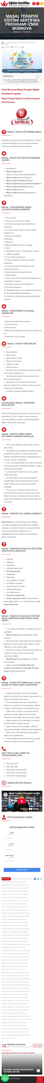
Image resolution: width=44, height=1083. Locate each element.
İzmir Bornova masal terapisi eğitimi (18, 916)
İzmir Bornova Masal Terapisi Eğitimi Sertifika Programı (21, 80)
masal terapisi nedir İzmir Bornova (17, 994)
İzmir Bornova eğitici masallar (10, 891)
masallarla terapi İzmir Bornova (16, 1025)
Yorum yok (17, 47)
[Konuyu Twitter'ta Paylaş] (38, 879)
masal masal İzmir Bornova (22, 979)
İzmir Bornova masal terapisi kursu (12, 919)
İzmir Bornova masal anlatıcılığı (19, 894)
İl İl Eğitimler (26, 32)
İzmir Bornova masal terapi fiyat (15, 910)
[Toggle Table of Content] (36, 77)
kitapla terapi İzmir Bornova (15, 966)
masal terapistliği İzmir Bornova (11, 1019)
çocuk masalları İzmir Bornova (21, 879)
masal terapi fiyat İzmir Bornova (11, 982)
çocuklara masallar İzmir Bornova (12, 882)
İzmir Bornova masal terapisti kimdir (12, 941)
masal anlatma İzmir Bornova (15, 975)
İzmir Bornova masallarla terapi (11, 954)
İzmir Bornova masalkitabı (22, 950)
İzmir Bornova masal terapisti (19, 938)
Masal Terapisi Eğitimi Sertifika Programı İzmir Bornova (23, 82)
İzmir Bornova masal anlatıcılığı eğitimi (13, 897)
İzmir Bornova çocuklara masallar (18, 888)
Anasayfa (17, 32)
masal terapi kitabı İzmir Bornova (20, 985)
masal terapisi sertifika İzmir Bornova (13, 997)
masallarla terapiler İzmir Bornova (12, 1029)
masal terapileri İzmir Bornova (11, 988)
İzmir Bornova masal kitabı (15, 904)
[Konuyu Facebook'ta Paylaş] (35, 879)
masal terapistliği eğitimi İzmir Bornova (18, 1016)
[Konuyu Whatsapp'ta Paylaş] (41, 879)
